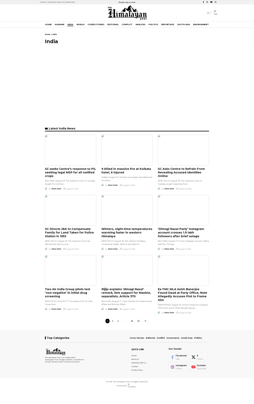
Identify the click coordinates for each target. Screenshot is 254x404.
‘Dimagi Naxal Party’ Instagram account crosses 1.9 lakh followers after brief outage (181, 232)
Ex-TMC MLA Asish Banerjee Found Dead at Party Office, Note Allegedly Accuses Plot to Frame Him (182, 295)
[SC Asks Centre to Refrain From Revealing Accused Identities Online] (183, 150)
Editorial (150, 338)
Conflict (161, 338)
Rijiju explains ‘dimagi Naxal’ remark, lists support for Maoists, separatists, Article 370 (126, 293)
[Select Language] (215, 13)
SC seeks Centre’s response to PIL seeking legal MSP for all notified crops (70, 172)
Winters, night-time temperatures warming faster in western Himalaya (126, 232)
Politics (198, 338)
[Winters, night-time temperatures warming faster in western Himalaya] (127, 210)
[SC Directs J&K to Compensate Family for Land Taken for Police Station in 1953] (70, 210)
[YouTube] (211, 2)
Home (47, 34)
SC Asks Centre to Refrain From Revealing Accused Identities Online (181, 172)
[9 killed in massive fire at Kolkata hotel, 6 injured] (127, 150)
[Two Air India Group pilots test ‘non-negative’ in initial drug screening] (70, 270)
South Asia (186, 338)
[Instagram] (215, 2)
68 (132, 321)
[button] (44, 13)
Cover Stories (137, 338)
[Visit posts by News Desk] (46, 188)
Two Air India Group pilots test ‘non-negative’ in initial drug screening (67, 293)
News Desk (56, 189)
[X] (207, 2)
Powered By (121, 386)
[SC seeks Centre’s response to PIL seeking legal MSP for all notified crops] (70, 150)
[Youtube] (199, 367)
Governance (172, 338)
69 (138, 321)
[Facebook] (203, 2)
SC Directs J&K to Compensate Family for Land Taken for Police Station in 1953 (69, 232)
